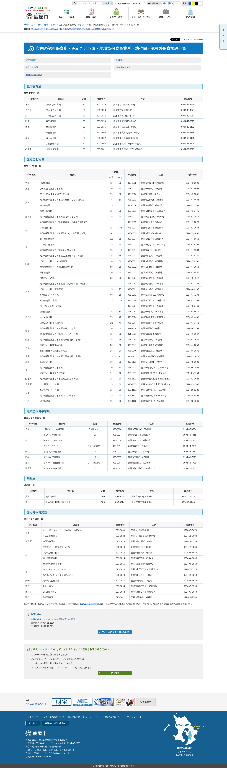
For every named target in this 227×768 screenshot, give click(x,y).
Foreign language (122, 3)
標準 (171, 3)
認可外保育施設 (123, 67)
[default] (200, 3)
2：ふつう (56, 659)
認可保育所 (31, 60)
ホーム (30, 25)
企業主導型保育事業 (89, 604)
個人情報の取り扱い (77, 717)
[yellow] (193, 3)
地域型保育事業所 (34, 75)
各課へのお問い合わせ (55, 723)
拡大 (177, 3)
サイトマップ (31, 717)
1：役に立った (40, 659)
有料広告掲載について (36, 704)
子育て (54, 25)
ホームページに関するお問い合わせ (107, 717)
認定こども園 (32, 67)
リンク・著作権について (53, 717)
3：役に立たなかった (75, 659)
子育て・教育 (42, 25)
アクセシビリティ (135, 717)
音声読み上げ (139, 3)
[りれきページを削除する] (113, 29)
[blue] (190, 3)
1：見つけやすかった (43, 668)
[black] (196, 3)
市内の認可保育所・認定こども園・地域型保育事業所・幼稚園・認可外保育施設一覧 (71, 29)
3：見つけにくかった (81, 668)
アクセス (33, 723)
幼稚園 (119, 60)
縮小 (165, 3)
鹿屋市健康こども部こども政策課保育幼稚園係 (53, 619)
